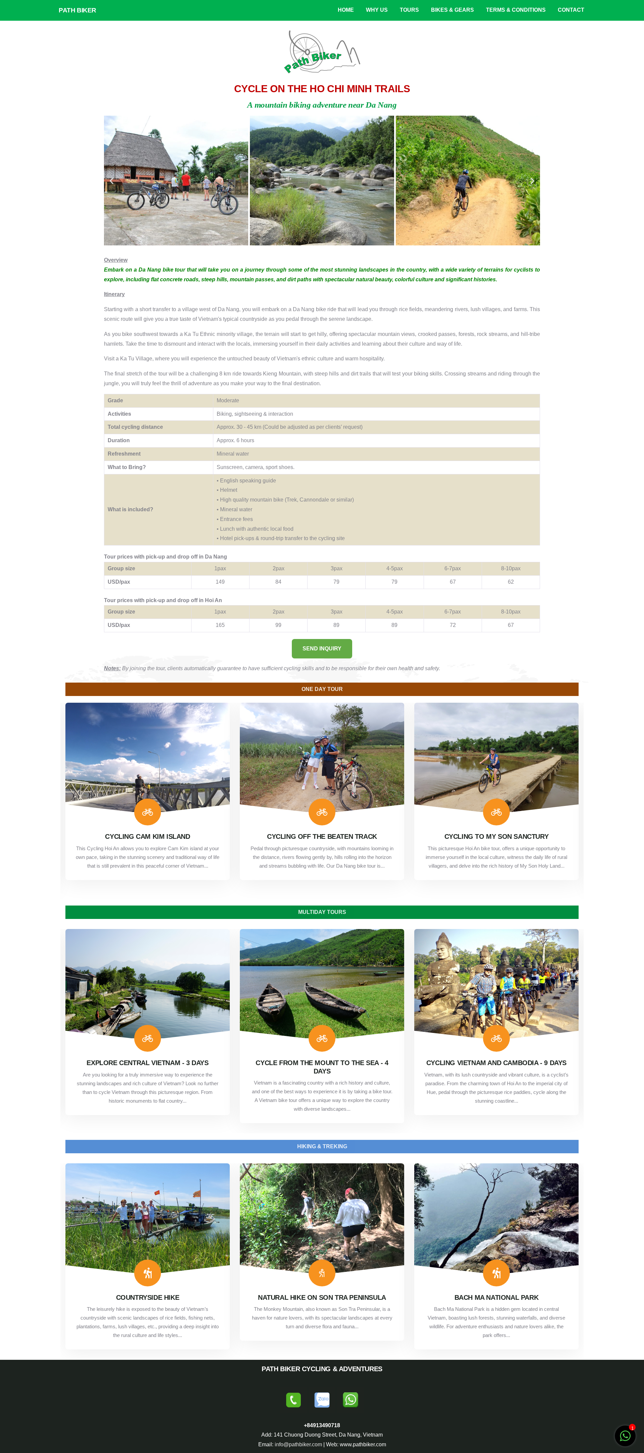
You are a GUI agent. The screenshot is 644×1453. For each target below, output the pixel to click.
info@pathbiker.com (298, 1444)
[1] (625, 1435)
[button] (111, 180)
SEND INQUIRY (322, 648)
